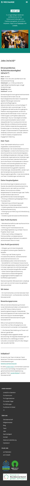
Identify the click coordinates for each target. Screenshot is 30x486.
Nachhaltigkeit (7, 434)
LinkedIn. (15, 25)
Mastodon (21, 23)
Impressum (6, 443)
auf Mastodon (7, 452)
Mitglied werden (7, 422)
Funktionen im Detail (9, 407)
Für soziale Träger (8, 401)
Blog (4, 425)
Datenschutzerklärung (9, 440)
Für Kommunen (7, 395)
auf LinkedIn (6, 455)
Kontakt (5, 437)
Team (4, 428)
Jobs (4, 431)
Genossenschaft (8, 419)
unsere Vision (10, 367)
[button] (26, 2)
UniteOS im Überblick (9, 392)
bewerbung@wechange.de (8, 363)
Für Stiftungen (7, 404)
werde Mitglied (15, 373)
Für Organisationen (8, 398)
